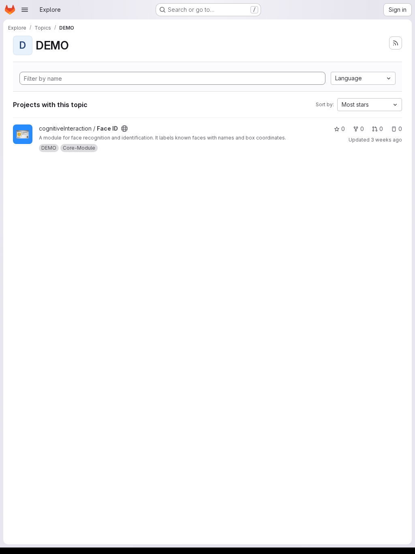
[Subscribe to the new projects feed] (395, 43)
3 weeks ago (386, 140)
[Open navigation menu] (24, 9)
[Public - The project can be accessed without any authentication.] (124, 128)
